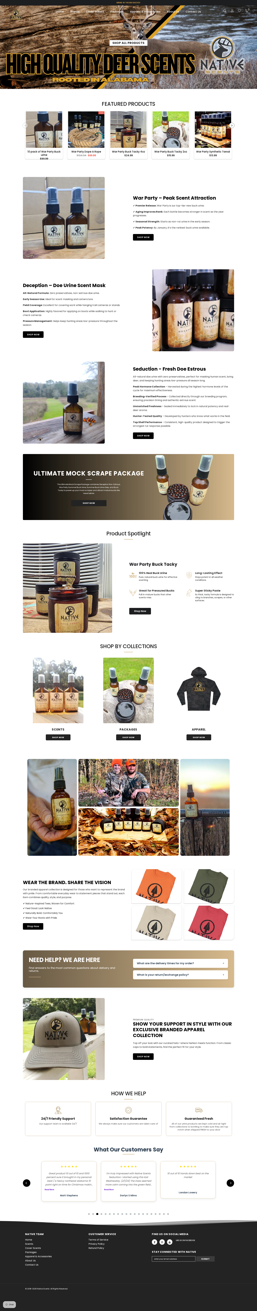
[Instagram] (162, 1242)
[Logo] (25, 14)
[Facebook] (154, 1242)
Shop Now (140, 611)
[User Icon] (232, 11)
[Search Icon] (225, 10)
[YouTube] (169, 1242)
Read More (49, 1189)
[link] (128, 783)
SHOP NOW (143, 237)
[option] (44, 135)
